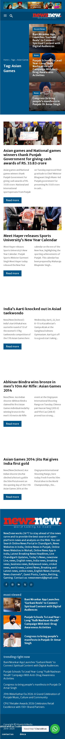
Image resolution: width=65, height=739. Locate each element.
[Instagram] (12, 584)
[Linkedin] (18, 584)
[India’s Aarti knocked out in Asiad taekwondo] (32, 291)
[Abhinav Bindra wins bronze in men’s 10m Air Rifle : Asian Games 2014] (32, 364)
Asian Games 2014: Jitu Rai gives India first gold (30, 461)
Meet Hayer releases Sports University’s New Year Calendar (30, 238)
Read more (12, 200)
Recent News (39, 29)
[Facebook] (6, 584)
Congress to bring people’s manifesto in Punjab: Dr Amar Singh (42, 640)
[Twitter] (25, 584)
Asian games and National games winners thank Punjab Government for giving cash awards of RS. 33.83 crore (32, 156)
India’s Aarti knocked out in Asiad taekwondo (32, 311)
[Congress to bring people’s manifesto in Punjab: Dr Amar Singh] (12, 640)
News (36, 55)
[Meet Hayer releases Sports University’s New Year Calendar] (32, 218)
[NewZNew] (47, 16)
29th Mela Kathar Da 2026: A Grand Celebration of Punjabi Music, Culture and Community (31, 695)
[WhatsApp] (31, 584)
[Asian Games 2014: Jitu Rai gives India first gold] (32, 442)
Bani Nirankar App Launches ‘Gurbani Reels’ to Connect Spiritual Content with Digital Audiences (31, 664)
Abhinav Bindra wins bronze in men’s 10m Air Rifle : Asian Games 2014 (32, 386)
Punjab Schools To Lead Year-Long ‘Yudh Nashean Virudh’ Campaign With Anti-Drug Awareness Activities (42, 622)
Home (6, 60)
